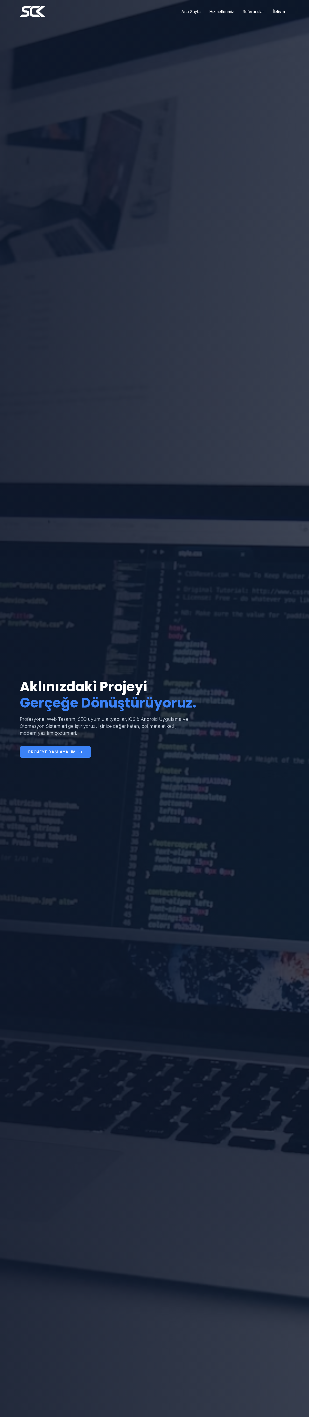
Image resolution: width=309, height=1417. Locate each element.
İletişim (279, 11)
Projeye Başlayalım (52, 752)
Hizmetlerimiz (221, 11)
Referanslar (253, 11)
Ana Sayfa (191, 11)
